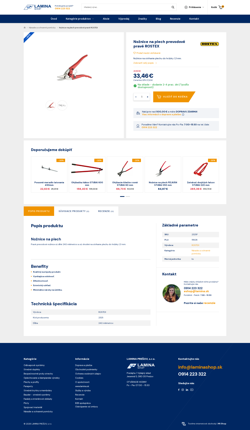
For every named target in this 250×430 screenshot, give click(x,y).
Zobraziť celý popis (143, 62)
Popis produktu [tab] (39, 211)
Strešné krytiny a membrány (38, 390)
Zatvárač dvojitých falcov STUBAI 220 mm (201, 184)
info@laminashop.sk (200, 367)
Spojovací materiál (33, 407)
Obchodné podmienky (86, 369)
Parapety (28, 386)
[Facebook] (178, 389)
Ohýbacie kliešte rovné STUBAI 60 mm (125, 184)
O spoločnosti (82, 382)
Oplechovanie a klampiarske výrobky (42, 377)
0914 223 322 (62, 8)
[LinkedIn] (187, 389)
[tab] (74, 211)
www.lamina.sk (82, 386)
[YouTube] (191, 389)
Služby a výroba (83, 390)
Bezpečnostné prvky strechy (38, 373)
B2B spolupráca (83, 403)
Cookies (79, 377)
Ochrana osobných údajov (88, 373)
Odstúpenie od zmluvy (86, 406)
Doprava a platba (83, 365)
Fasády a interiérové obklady (38, 399)
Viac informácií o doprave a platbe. (162, 114)
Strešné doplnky (32, 369)
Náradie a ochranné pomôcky (38, 411)
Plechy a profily (31, 382)
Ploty (26, 403)
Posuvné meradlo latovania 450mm (49, 184)
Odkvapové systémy (34, 365)
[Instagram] (183, 389)
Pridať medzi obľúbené (148, 53)
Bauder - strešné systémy (37, 394)
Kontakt (79, 399)
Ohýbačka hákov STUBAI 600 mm (87, 184)
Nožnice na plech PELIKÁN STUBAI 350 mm (163, 184)
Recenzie (79, 394)
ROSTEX (195, 245)
